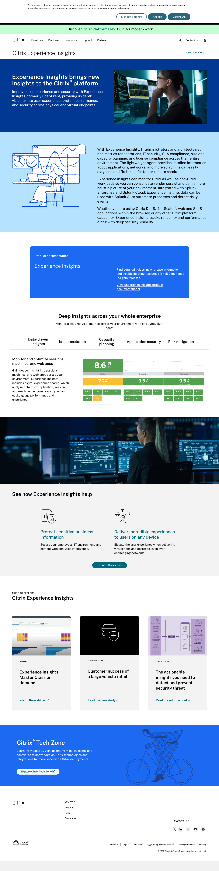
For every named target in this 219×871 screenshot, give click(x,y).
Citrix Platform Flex (99, 29)
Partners (102, 40)
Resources (70, 40)
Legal (125, 844)
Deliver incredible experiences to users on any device (144, 534)
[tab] (38, 341)
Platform (53, 40)
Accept (157, 16)
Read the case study (101, 700)
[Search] (180, 40)
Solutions (37, 40)
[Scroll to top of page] (211, 862)
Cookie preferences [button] (186, 844)
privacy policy (97, 5)
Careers (112, 844)
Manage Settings (131, 16)
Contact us (192, 40)
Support (87, 40)
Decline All (179, 16)
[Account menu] (205, 40)
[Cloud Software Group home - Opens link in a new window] (21, 844)
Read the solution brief (171, 700)
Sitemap (202, 844)
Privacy (137, 844)
